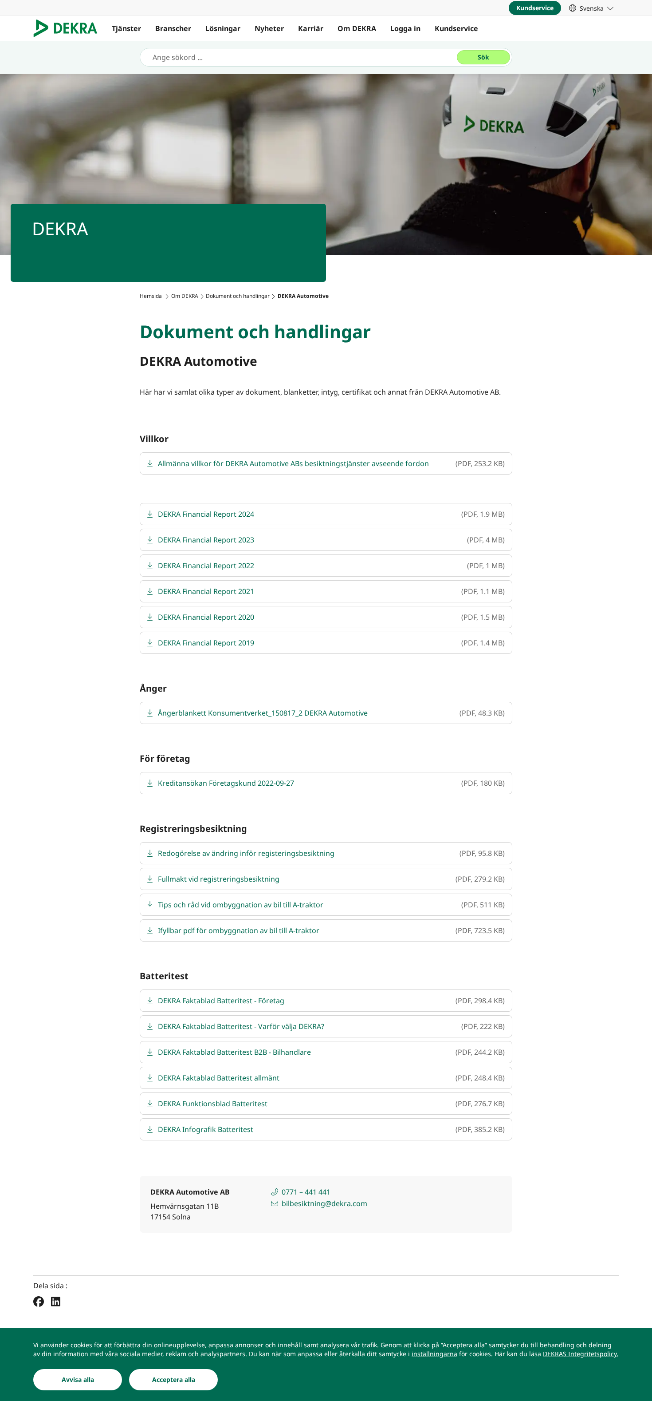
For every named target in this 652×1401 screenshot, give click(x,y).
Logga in (405, 28)
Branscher (173, 28)
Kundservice (456, 28)
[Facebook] (38, 1301)
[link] (591, 8)
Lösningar (222, 28)
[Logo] (69, 28)
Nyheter (269, 28)
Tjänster (126, 28)
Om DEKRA (357, 28)
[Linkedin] (55, 1301)
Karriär (310, 28)
